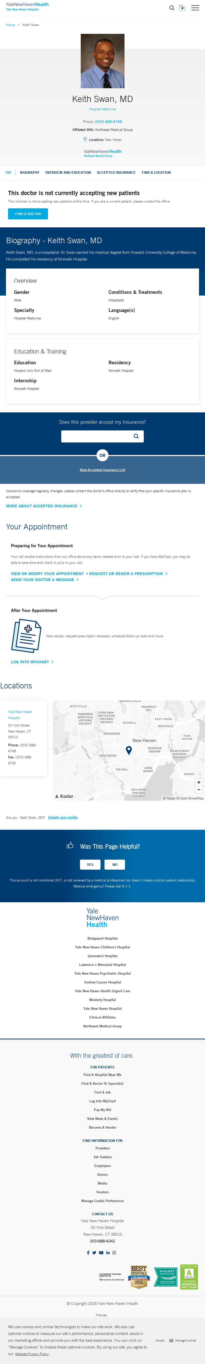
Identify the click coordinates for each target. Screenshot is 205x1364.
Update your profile (63, 817)
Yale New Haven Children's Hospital (102, 947)
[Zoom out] (198, 789)
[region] (129, 750)
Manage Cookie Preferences (102, 1201)
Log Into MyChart (30, 662)
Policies (101, 1315)
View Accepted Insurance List (102, 470)
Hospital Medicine (102, 109)
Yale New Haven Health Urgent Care (102, 991)
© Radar (169, 798)
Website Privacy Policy (31, 1354)
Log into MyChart (102, 1101)
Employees (102, 1165)
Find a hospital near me (103, 1074)
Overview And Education (68, 172)
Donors (102, 1174)
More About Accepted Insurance (41, 506)
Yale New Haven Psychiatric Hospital (102, 973)
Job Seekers (103, 1157)
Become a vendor (102, 1127)
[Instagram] (114, 1253)
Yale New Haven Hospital (103, 1008)
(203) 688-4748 (108, 121)
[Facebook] (88, 1253)
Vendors (102, 1192)
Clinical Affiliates (102, 1017)
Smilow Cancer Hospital (102, 982)
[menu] (195, 7)
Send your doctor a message (42, 580)
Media (102, 1183)
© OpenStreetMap (190, 798)
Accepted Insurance (116, 172)
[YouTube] (101, 1253)
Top (8, 172)
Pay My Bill (102, 1110)
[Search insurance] (138, 436)
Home (10, 25)
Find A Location (156, 172)
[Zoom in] (198, 782)
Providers (103, 1148)
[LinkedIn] (108, 1253)
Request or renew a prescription (126, 574)
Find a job (102, 1092)
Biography (29, 172)
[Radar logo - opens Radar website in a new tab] (64, 796)
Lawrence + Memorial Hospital (102, 964)
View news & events (102, 1118)
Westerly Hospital (102, 999)
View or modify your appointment (47, 574)
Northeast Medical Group (102, 1026)
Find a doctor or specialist (103, 1083)
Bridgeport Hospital (103, 938)
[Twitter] (94, 1253)
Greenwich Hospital (103, 956)
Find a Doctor (28, 214)
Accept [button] (160, 1340)
